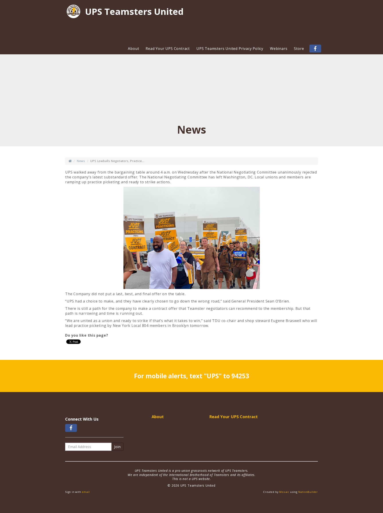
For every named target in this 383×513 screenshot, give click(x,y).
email (86, 491)
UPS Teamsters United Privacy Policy (229, 48)
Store (299, 48)
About (133, 48)
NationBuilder (308, 491)
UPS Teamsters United (134, 11)
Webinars (278, 48)
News (81, 161)
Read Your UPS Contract (168, 48)
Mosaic (284, 491)
